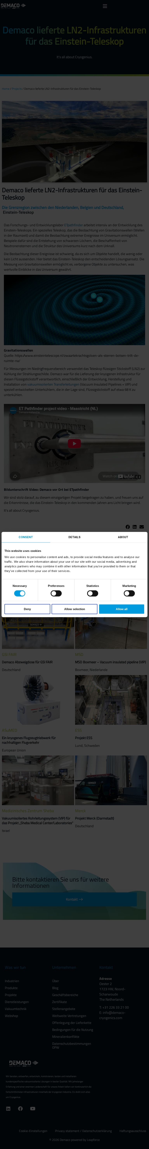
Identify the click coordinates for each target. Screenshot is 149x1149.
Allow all (121, 608)
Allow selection (74, 608)
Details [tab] (74, 537)
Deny (27, 608)
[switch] (56, 593)
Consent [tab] (26, 537)
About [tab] (123, 537)
